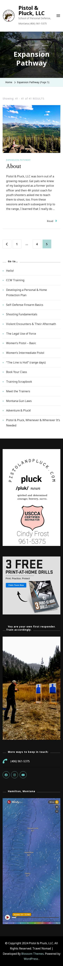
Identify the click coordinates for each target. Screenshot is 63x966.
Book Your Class (16, 372)
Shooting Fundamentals (21, 314)
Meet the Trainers (18, 391)
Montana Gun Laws (19, 401)
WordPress (31, 959)
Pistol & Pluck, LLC (31, 10)
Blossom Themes (32, 954)
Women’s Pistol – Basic (21, 343)
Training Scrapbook (19, 382)
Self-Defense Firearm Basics (24, 305)
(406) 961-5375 (20, 761)
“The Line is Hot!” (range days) (26, 362)
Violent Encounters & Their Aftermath (31, 324)
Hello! (10, 271)
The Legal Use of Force (21, 334)
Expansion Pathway (18, 160)
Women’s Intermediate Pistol (25, 353)
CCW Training (15, 280)
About (13, 166)
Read (50, 221)
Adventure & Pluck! (18, 410)
